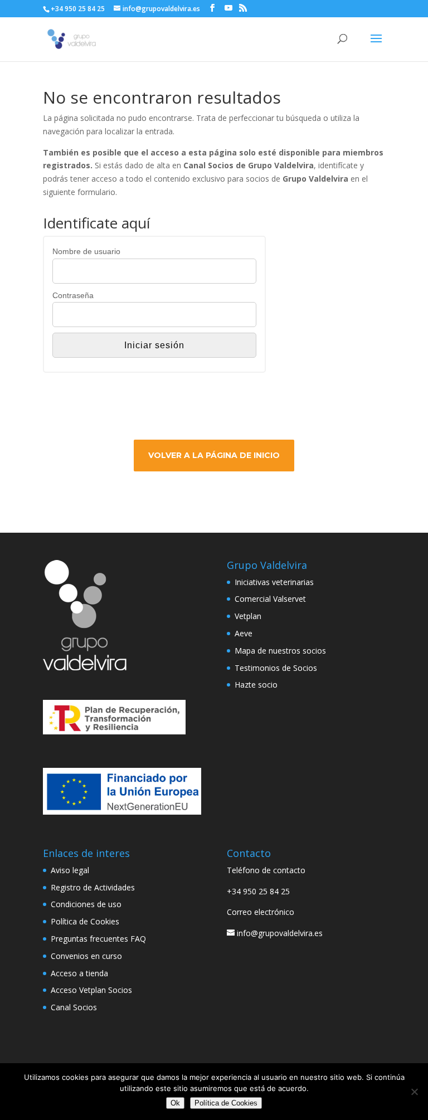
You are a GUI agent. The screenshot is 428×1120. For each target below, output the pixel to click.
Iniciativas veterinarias (274, 582)
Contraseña (73, 295)
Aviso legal (70, 870)
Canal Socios (74, 1007)
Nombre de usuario (86, 251)
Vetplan (248, 616)
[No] (414, 1091)
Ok (175, 1103)
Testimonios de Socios (276, 668)
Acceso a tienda (79, 973)
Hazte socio (256, 684)
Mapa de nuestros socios (280, 650)
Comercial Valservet (270, 598)
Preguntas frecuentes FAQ (98, 938)
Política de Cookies (85, 921)
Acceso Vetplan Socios (91, 990)
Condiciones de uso (86, 904)
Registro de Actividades (93, 887)
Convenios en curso (86, 956)
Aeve (243, 633)
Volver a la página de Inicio (214, 455)
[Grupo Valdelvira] (85, 667)
